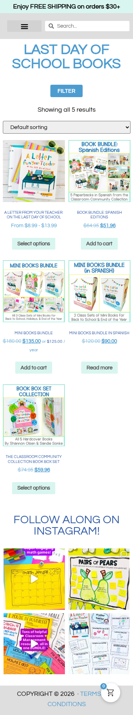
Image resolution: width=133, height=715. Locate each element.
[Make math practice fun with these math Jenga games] (34, 579)
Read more (99, 367)
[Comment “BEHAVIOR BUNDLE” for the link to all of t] (34, 644)
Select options (33, 243)
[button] (24, 26)
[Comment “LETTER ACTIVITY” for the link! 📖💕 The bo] (99, 644)
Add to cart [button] (99, 243)
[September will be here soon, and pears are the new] (99, 579)
